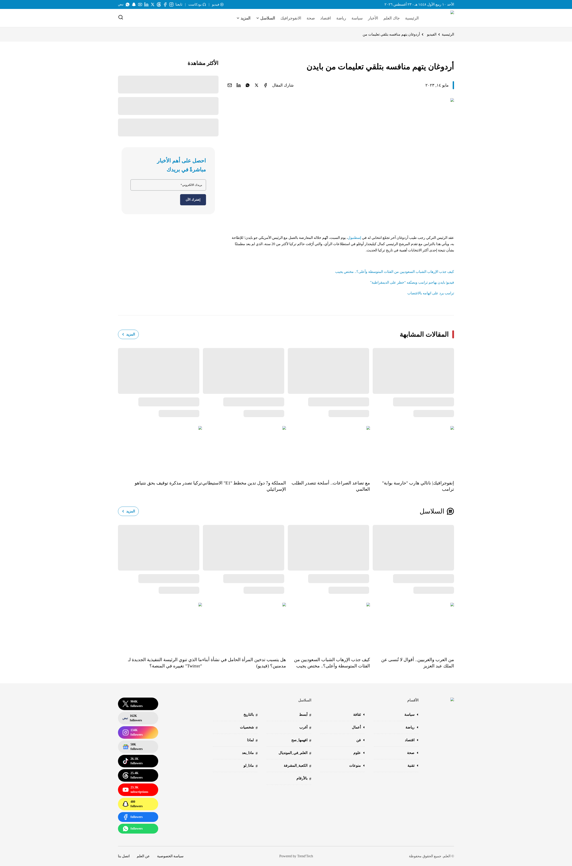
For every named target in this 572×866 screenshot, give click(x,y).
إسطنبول (354, 238)
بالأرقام (304, 778)
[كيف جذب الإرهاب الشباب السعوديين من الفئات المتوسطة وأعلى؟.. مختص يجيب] (328, 626)
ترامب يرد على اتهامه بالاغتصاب (430, 293)
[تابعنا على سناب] (134, 4)
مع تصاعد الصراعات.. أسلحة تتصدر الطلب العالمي (331, 486)
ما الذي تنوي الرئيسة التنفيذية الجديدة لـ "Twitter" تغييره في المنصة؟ (165, 662)
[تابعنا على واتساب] (127, 4)
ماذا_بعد (250, 753)
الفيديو (431, 34)
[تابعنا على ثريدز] (159, 4)
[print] (265, 85)
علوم (357, 753)
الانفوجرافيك (290, 18)
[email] (229, 85)
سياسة (357, 18)
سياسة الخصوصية (170, 856)
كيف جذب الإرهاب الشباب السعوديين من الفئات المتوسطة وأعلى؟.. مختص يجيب (394, 272)
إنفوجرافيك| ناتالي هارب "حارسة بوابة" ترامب (418, 486)
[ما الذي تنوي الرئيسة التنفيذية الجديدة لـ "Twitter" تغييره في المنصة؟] (160, 626)
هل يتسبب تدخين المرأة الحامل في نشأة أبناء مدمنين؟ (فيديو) (244, 662)
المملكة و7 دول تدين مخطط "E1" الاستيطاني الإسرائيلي (244, 486)
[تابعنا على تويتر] (152, 4)
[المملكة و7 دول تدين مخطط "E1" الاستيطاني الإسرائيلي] (244, 449)
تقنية (411, 765)
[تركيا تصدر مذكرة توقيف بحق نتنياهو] (160, 449)
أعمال (356, 727)
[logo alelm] (441, 18)
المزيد (130, 334)
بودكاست (195, 4)
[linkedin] (238, 85)
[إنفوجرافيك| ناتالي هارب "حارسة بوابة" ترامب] (412, 449)
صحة (311, 18)
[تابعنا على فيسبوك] (165, 4)
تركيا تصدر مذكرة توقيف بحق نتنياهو (168, 482)
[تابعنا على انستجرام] (171, 4)
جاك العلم (391, 18)
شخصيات (249, 727)
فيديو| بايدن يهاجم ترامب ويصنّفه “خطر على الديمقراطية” (412, 282)
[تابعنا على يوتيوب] (140, 4)
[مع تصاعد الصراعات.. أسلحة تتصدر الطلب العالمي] (328, 449)
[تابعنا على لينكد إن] (146, 4)
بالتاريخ (251, 715)
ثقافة (357, 714)
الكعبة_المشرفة (297, 766)
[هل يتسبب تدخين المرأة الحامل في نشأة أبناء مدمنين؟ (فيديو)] (244, 626)
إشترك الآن (193, 199)
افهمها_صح (301, 740)
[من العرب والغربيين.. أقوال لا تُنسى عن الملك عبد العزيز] (412, 626)
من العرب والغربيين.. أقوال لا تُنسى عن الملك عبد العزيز (417, 662)
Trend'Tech (305, 856)
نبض (121, 4)
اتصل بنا (124, 856)
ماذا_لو (251, 766)
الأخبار (373, 18)
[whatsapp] (247, 85)
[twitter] (256, 85)
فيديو (215, 4)
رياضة (341, 18)
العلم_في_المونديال (295, 753)
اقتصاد (325, 18)
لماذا (252, 740)
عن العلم (143, 856)
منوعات (355, 765)
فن (358, 740)
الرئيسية (412, 18)
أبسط (305, 715)
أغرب (305, 727)
